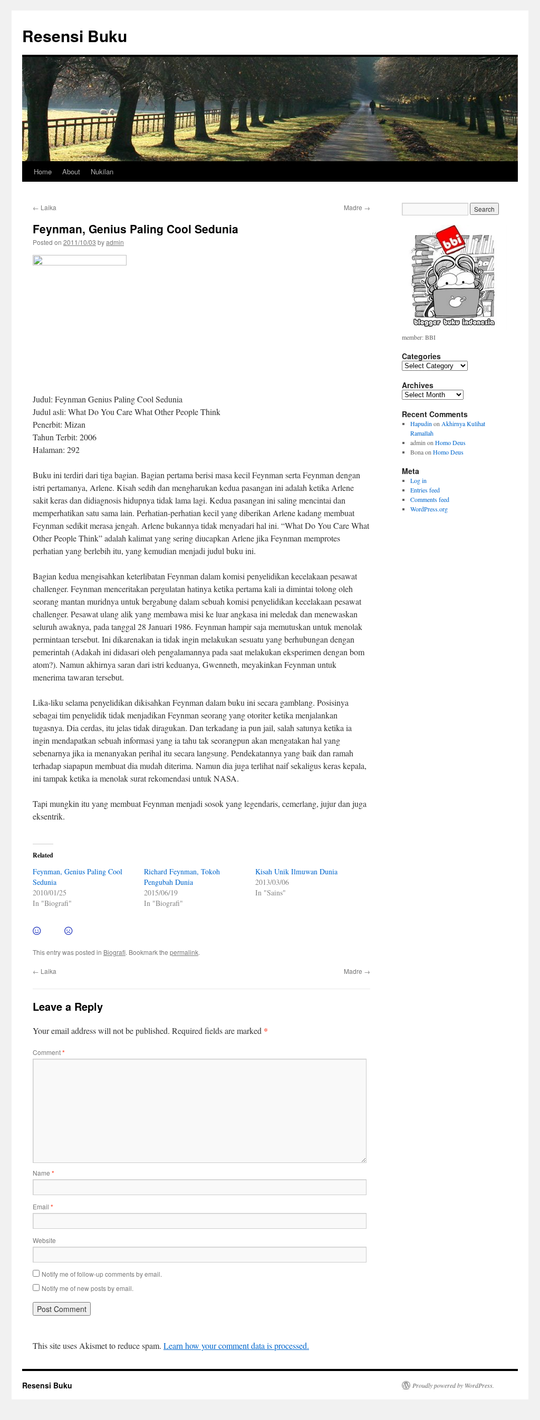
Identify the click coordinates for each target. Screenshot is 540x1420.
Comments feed (429, 499)
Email (43, 1206)
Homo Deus (450, 442)
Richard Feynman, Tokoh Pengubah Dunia (182, 876)
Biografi (114, 952)
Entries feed (425, 490)
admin (115, 242)
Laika (44, 207)
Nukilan (102, 171)
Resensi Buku (74, 35)
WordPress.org (429, 509)
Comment (49, 1052)
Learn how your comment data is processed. (236, 1345)
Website (44, 1240)
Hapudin (421, 423)
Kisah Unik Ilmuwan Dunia (296, 871)
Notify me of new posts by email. (87, 1288)
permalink (184, 952)
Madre (357, 207)
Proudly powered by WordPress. (453, 1385)
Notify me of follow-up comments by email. (102, 1273)
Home (43, 171)
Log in (418, 480)
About (71, 171)
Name (43, 1172)
